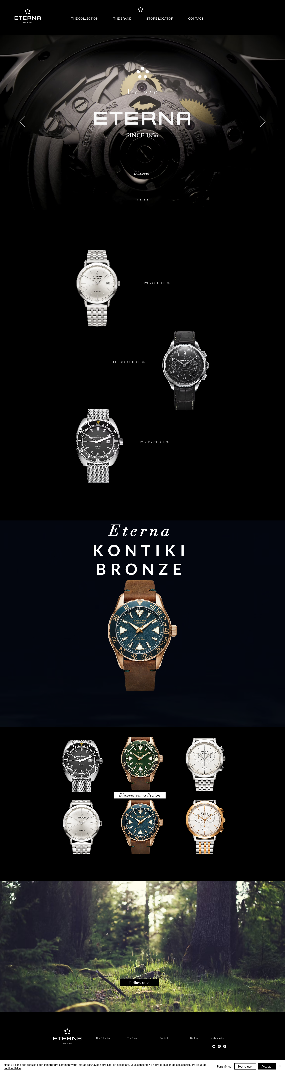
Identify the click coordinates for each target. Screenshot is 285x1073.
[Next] (263, 122)
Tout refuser (245, 1066)
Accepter (267, 1066)
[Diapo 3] (147, 199)
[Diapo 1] (140, 199)
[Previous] (22, 122)
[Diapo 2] (144, 199)
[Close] (280, 1066)
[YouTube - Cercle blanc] (213, 1046)
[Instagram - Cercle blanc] (219, 1046)
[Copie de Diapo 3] (137, 199)
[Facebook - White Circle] (224, 1046)
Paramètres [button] (224, 1066)
